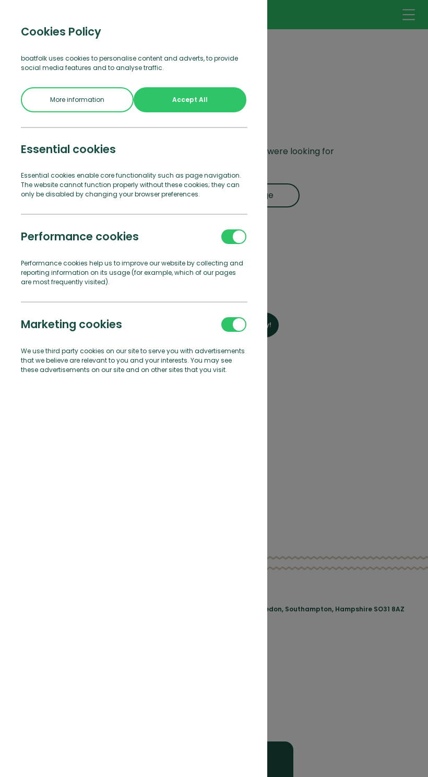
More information (77, 99)
